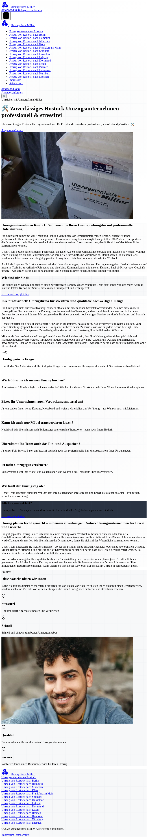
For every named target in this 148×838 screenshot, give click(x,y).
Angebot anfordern (31, 10)
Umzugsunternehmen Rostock (26, 31)
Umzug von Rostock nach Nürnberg (29, 73)
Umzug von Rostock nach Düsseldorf (30, 54)
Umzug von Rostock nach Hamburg (29, 37)
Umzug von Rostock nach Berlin (27, 34)
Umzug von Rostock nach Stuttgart (29, 50)
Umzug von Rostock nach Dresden (29, 76)
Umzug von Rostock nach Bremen (28, 67)
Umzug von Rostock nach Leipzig (28, 57)
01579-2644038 (10, 10)
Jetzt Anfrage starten (13, 516)
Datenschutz (16, 83)
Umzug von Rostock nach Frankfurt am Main (35, 47)
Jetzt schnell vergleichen (15, 294)
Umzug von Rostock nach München (29, 41)
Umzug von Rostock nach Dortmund (30, 60)
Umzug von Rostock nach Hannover (30, 70)
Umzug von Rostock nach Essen (27, 63)
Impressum (15, 79)
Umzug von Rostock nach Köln (27, 44)
